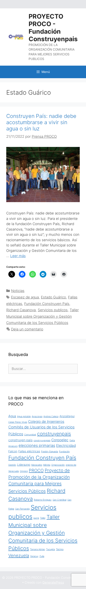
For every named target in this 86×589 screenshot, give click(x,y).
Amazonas (37, 416)
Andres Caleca (50, 416)
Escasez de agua (25, 297)
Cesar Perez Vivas (17, 422)
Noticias (17, 291)
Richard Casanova (21, 310)
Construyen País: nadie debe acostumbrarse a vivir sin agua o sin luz (41, 122)
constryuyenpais (42, 440)
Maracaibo (36, 465)
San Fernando (22, 508)
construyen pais (20, 440)
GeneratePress (53, 582)
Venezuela (18, 555)
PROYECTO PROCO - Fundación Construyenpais (53, 28)
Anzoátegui (67, 416)
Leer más (18, 256)
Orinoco (24, 471)
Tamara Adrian (37, 549)
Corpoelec (59, 440)
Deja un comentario (27, 329)
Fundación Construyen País (46, 304)
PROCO (36, 470)
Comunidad (30, 434)
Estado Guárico (53, 297)
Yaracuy (34, 556)
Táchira (59, 549)
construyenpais (54, 433)
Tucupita (50, 549)
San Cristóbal (59, 499)
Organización (58, 465)
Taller (43, 518)
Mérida (46, 465)
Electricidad (66, 445)
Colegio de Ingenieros (46, 421)
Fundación (64, 451)
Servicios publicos (53, 310)
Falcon (12, 451)
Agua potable (24, 416)
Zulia (41, 556)
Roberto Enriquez (43, 499)
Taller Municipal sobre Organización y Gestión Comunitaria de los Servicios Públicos (42, 316)
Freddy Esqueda (49, 451)
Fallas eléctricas (29, 451)
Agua (12, 416)
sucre (36, 518)
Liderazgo (23, 464)
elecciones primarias (37, 445)
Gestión (12, 465)
